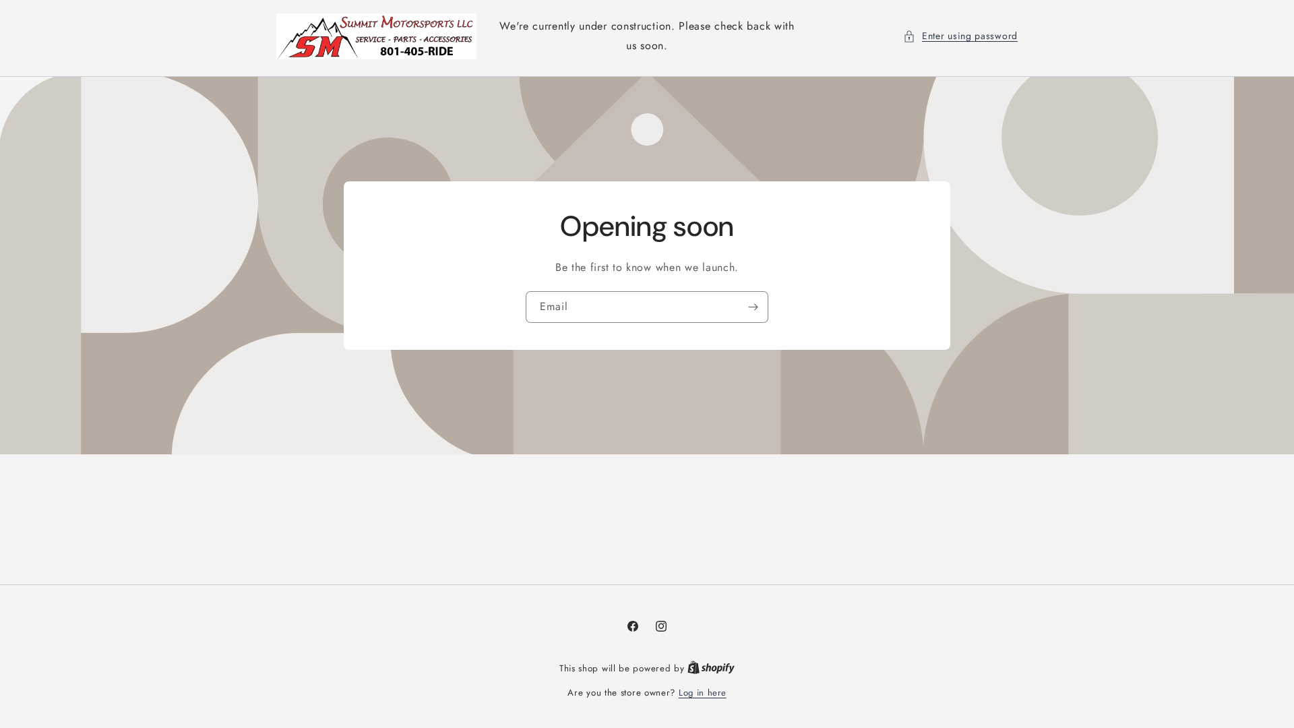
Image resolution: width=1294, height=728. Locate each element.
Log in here (703, 692)
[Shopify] (711, 668)
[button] (960, 36)
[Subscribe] (753, 306)
